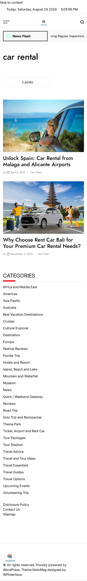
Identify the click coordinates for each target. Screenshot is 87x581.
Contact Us (11, 509)
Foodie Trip (11, 356)
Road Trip (10, 410)
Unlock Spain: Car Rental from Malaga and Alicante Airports (38, 161)
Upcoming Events (16, 486)
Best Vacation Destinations (23, 314)
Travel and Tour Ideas (19, 458)
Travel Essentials (15, 465)
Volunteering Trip (16, 493)
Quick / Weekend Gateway (23, 397)
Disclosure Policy (16, 505)
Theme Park (12, 424)
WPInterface (12, 575)
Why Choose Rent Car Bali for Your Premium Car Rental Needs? (42, 243)
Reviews (9, 404)
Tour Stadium (13, 445)
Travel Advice (13, 452)
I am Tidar (36, 172)
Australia (9, 308)
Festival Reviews (15, 349)
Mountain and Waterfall (20, 376)
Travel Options (14, 479)
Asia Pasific (11, 301)
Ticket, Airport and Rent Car (24, 431)
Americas (10, 294)
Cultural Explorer (16, 328)
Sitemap (9, 514)
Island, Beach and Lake (20, 369)
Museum (9, 383)
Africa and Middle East (20, 287)
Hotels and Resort (16, 362)
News (7, 390)
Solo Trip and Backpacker (22, 417)
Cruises (8, 321)
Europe (8, 342)
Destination (11, 335)
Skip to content (11, 2)
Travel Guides (13, 472)
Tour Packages (14, 438)
